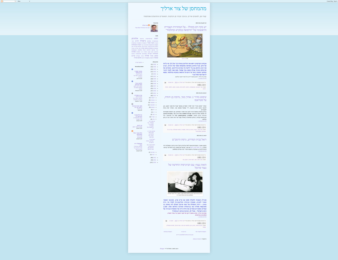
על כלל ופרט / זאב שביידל (138, 115)
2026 (154, 64)
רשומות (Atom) (197, 239)
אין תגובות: (170, 82)
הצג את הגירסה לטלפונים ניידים (184, 234)
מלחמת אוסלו (146, 50)
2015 (154, 90)
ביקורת (195, 129)
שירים (133, 56)
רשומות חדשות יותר (200, 231)
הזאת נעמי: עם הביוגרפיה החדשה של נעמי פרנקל (151, 147)
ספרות (138, 52)
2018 (154, 83)
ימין (191, 225)
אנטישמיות (192, 87)
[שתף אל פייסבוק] (200, 85)
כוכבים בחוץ (149, 48)
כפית (142, 48)
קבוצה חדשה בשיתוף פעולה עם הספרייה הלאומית (137, 98)
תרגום (143, 57)
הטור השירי (150, 43)
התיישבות (151, 45)
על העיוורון (139, 108)
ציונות (133, 53)
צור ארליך (145, 25)
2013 (154, 95)
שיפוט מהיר (198, 131)
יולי (154, 109)
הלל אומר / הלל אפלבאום (137, 133)
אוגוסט (153, 107)
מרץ (153, 119)
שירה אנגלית (140, 56)
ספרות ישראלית (177, 129)
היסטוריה (144, 43)
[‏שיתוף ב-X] (201, 85)
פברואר (152, 152)
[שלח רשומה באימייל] (165, 82)
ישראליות (155, 48)
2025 (154, 66)
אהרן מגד (200, 129)
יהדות (145, 46)
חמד (196, 159)
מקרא (177, 87)
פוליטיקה (144, 53)
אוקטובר (152, 102)
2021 (154, 76)
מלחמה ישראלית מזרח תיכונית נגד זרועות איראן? (138, 148)
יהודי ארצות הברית (139, 46)
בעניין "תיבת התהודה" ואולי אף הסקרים (138, 75)
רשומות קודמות (168, 231)
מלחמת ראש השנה (153, 52)
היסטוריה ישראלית (136, 43)
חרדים (152, 46)
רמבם (186, 159)
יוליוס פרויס (182, 87)
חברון (194, 225)
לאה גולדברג (137, 48)
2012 (154, 157)
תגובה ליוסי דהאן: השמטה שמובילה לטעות (138, 87)
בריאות (187, 87)
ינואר (153, 154)
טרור (149, 46)
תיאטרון (152, 57)
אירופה (142, 38)
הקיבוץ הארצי (199, 225)
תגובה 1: (171, 220)
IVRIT (156, 38)
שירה (147, 56)
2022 (154, 74)
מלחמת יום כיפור (185, 225)
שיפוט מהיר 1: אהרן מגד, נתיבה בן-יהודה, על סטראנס (151, 134)
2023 (154, 71)
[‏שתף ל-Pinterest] (198, 85)
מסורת (145, 52)
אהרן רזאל (199, 159)
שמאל (204, 227)
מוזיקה (153, 50)
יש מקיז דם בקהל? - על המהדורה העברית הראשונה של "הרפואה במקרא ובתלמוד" (185, 28)
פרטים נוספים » (202, 78)
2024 (154, 69)
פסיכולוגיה (138, 53)
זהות (147, 45)
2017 (154, 86)
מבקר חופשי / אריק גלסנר (138, 72)
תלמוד (170, 87)
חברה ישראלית (136, 45)
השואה (156, 45)
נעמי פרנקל (178, 225)
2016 (154, 88)
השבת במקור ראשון (137, 127)
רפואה (174, 87)
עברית (170, 129)
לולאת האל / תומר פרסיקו (138, 84)
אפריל (153, 117)
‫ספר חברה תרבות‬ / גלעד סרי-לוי (137, 106)
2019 (154, 81)
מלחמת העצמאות (137, 50)
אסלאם (149, 41)
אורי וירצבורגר (199, 87)
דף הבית (183, 231)
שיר (183, 159)
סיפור (142, 51)
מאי (153, 114)
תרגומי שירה (138, 62)
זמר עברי (143, 45)
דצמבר (153, 97)
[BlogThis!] (203, 85)
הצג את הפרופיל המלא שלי (142, 27)
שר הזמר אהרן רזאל (196, 147)
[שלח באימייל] (205, 85)
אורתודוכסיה (149, 38)
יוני (154, 112)
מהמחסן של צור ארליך (183, 8)
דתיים (137, 41)
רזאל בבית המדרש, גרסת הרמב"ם (189, 139)
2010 (154, 162)
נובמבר (153, 100)
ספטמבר (152, 105)
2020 (154, 78)
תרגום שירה (137, 58)
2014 (154, 93)
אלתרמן (135, 38)
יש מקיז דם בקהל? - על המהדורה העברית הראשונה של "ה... (151, 125)
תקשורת (147, 57)
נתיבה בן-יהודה (189, 129)
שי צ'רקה (184, 58)
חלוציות (156, 46)
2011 (154, 160)
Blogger (162, 248)
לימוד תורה (191, 159)
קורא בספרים (138, 95)
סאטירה (183, 129)
